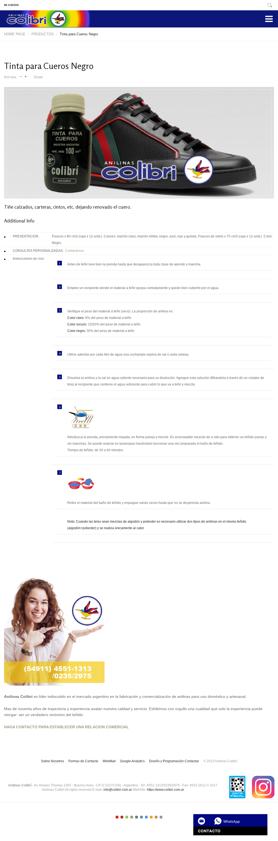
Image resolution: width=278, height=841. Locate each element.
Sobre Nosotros (52, 761)
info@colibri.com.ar (117, 790)
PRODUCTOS (42, 34)
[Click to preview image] (139, 142)
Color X (161, 817)
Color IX (156, 817)
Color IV (131, 817)
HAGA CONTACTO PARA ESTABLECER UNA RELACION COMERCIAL (66, 727)
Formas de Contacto (83, 761)
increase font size (26, 76)
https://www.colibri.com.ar (165, 790)
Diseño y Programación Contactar (174, 761)
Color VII (146, 817)
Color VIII (151, 817)
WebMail (109, 761)
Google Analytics (132, 761)
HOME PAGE (15, 34)
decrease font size (21, 76)
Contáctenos (74, 251)
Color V (136, 817)
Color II (122, 817)
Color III (126, 817)
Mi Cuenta (11, 5)
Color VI (141, 817)
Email (38, 77)
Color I (117, 817)
